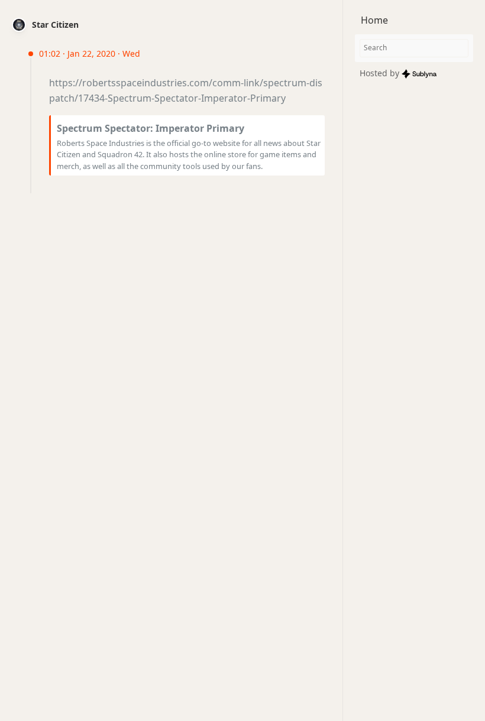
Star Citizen (55, 24)
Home (374, 20)
